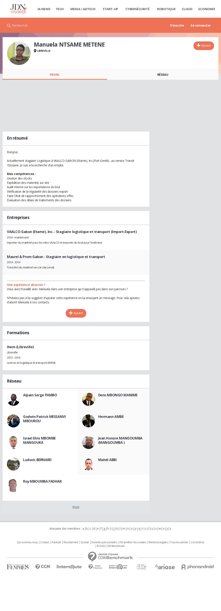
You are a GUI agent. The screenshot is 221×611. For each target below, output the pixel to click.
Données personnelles (104, 542)
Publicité (56, 542)
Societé (85, 542)
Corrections (197, 542)
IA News (44, 9)
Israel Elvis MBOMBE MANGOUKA (39, 440)
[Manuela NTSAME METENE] (19, 53)
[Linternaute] (69, 567)
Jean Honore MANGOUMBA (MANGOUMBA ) (120, 440)
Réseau (162, 74)
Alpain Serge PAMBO (40, 395)
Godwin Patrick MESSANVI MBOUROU (44, 418)
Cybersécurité (137, 9)
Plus (76, 507)
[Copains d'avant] (118, 567)
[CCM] (42, 567)
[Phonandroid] (198, 567)
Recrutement (71, 542)
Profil (55, 74)
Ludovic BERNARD (37, 459)
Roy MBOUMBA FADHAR (42, 481)
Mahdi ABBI (107, 459)
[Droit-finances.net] (95, 567)
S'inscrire (177, 25)
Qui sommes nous (27, 542)
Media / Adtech (82, 9)
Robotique (166, 9)
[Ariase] (165, 566)
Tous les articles (179, 542)
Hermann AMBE (111, 416)
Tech (60, 9)
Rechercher (20, 25)
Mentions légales (157, 542)
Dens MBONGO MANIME (117, 395)
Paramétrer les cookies (133, 542)
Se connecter (201, 25)
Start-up (110, 9)
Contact (44, 542)
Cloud (187, 9)
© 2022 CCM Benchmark (111, 546)
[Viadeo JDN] (141, 567)
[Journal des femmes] (18, 567)
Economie (206, 9)
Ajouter (206, 45)
